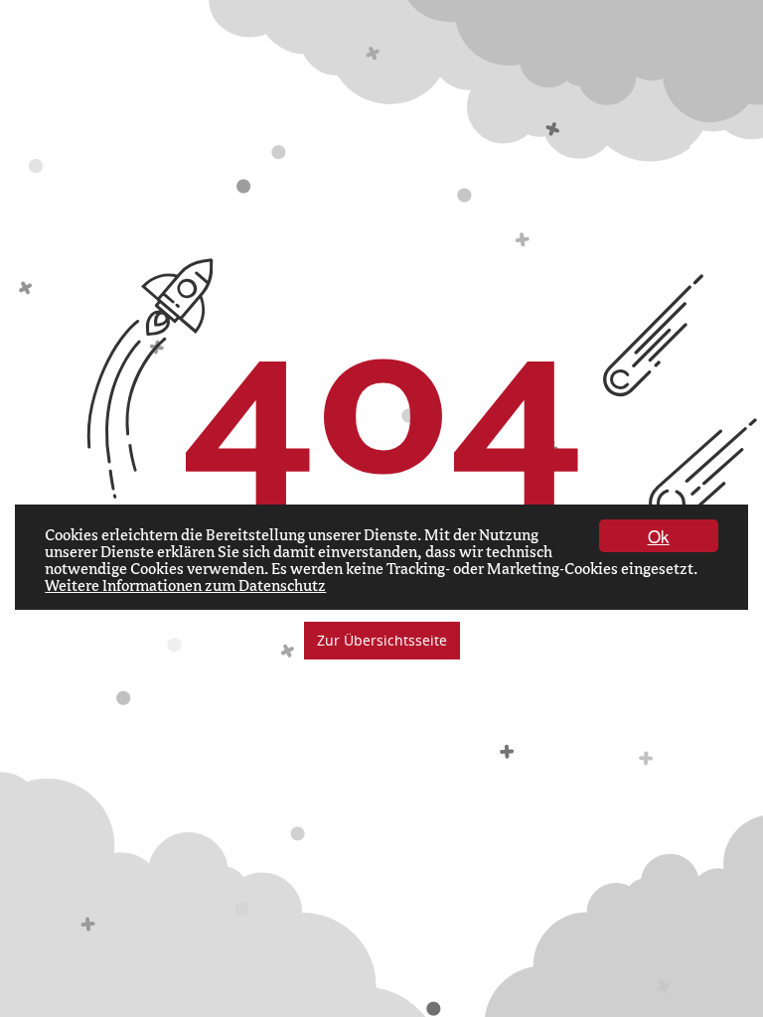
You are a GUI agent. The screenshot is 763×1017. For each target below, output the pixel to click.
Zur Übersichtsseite (382, 640)
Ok (659, 535)
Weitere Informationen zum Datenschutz (185, 586)
